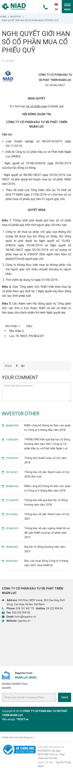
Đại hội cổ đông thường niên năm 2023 (35, 549)
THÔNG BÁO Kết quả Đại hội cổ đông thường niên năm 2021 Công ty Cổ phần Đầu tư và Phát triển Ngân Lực (38, 444)
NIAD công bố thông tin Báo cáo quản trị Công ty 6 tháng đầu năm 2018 (38, 428)
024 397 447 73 (25, 608)
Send (64, 697)
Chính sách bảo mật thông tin (17, 737)
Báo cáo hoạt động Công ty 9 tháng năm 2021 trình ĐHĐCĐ (37, 563)
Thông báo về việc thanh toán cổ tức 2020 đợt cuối (38, 474)
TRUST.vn (22, 719)
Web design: (9, 719)
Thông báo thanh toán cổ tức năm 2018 (36, 460)
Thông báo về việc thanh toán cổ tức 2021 (38, 516)
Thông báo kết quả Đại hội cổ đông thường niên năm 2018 (37, 502)
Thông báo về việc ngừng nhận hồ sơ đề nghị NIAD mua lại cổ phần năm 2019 (38, 533)
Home (3, 16)
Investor (15, 16)
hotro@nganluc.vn (25, 616)
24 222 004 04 (54, 608)
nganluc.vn (24, 620)
